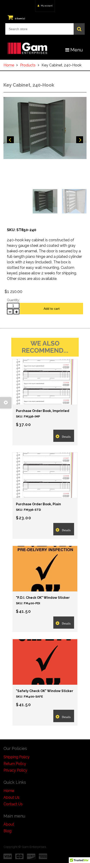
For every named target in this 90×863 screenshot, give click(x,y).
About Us (11, 797)
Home (8, 65)
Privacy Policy (15, 770)
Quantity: (13, 300)
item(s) (20, 18)
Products (28, 65)
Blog (7, 831)
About (8, 824)
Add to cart (52, 308)
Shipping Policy (16, 757)
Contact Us (13, 804)
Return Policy (14, 763)
